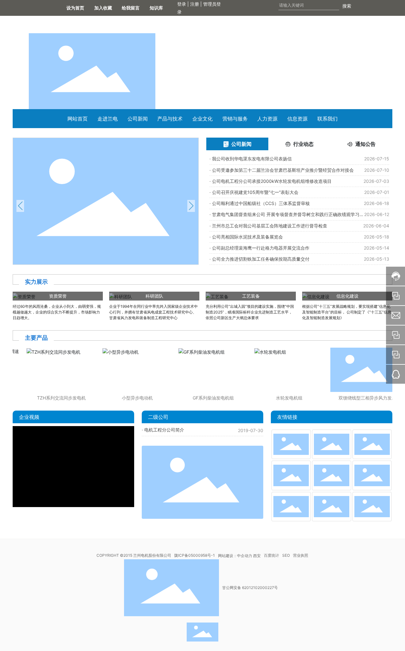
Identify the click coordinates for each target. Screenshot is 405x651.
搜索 (346, 6)
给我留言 (133, 7)
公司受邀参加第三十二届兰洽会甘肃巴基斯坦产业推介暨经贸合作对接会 (283, 170)
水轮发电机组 (284, 397)
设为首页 (75, 7)
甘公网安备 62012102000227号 (250, 587)
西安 (257, 555)
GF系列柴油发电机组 (208, 397)
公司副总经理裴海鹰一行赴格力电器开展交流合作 (260, 248)
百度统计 (271, 555)
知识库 (161, 7)
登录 (182, 4)
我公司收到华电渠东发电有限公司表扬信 (252, 158)
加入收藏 (103, 7)
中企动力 (244, 555)
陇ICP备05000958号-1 (194, 555)
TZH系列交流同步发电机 (56, 397)
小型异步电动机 (132, 397)
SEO (286, 555)
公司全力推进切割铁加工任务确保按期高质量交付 (260, 259)
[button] (20, 206)
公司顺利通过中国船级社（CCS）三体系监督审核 (261, 203)
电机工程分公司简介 (164, 429)
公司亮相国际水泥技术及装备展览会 (247, 236)
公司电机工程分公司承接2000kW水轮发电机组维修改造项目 (272, 181)
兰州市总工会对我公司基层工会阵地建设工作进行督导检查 (269, 225)
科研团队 (154, 296)
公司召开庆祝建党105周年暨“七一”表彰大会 (255, 192)
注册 (194, 4)
